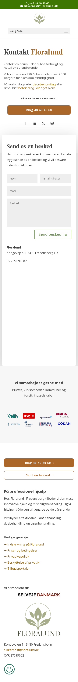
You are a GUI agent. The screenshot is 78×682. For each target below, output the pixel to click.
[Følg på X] (43, 123)
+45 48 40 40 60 (39, 3)
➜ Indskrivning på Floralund (24, 544)
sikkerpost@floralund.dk (21, 650)
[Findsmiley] (9, 673)
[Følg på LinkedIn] (35, 123)
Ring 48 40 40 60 (39, 110)
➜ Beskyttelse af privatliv (22, 562)
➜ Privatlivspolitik (16, 556)
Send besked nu (53, 234)
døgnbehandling (44, 84)
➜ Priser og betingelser (20, 550)
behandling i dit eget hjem (36, 88)
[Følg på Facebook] (26, 123)
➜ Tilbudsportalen (17, 568)
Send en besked (38, 475)
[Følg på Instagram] (52, 123)
